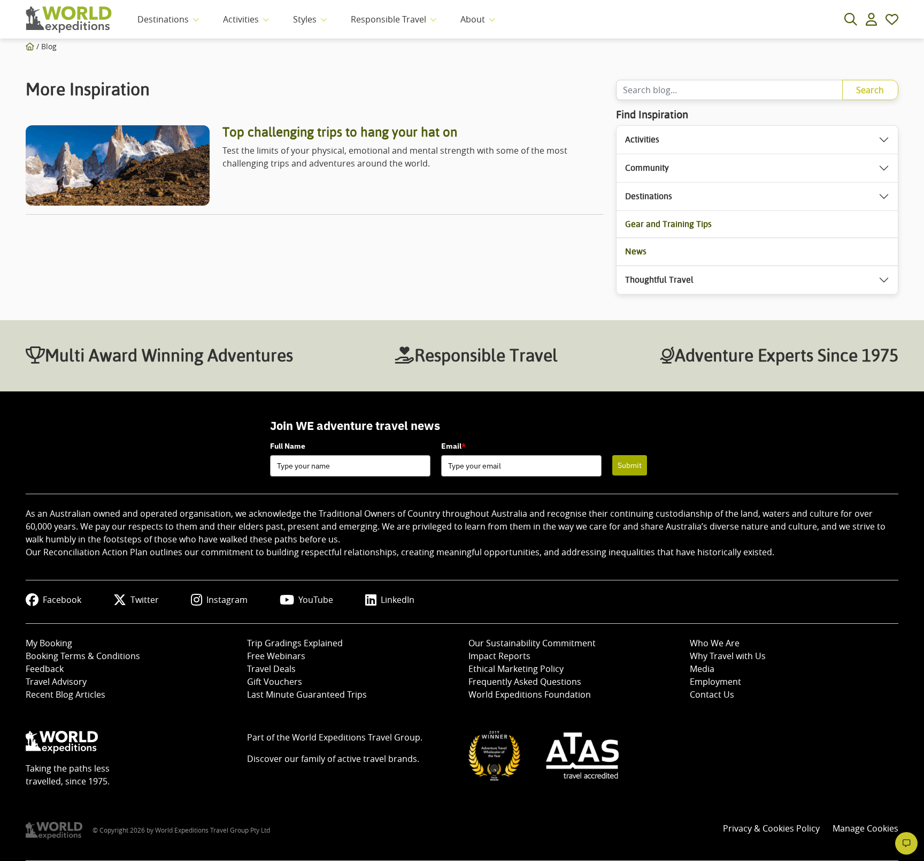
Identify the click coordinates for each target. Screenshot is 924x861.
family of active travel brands (359, 759)
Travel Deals (271, 669)
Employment (715, 682)
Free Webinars (276, 656)
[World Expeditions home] (69, 19)
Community (647, 168)
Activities (241, 19)
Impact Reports (499, 656)
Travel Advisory (56, 682)
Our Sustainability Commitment (532, 643)
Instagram (227, 600)
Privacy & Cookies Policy (771, 828)
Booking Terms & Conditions (83, 656)
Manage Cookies (865, 828)
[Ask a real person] (906, 843)
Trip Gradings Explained (295, 643)
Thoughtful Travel (659, 280)
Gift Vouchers (274, 682)
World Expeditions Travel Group (356, 737)
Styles (305, 19)
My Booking (49, 643)
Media (702, 669)
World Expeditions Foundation (529, 694)
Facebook (62, 600)
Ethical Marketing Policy (516, 669)
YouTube (315, 600)
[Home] (30, 46)
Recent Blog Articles (65, 694)
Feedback (45, 669)
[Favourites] (892, 19)
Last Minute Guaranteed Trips (307, 694)
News (635, 251)
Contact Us (712, 694)
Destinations (163, 19)
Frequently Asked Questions (524, 682)
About (472, 19)
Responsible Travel (388, 19)
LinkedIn (397, 600)
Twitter (144, 600)
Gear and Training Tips (668, 224)
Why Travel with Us (728, 656)
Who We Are (715, 643)
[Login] (871, 19)
